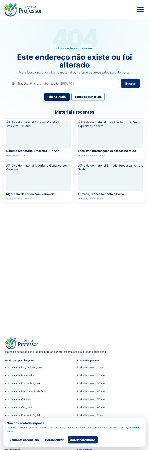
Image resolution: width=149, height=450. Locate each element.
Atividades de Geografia (18, 407)
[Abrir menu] (140, 9)
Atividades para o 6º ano (91, 407)
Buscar (130, 83)
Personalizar (54, 440)
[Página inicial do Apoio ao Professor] (27, 10)
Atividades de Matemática (19, 375)
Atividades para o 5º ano (91, 399)
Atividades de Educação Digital (22, 415)
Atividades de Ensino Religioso (22, 383)
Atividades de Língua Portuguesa (24, 367)
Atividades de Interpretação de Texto (26, 391)
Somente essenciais (24, 440)
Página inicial (57, 97)
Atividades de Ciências (18, 399)
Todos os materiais (88, 97)
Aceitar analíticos (82, 440)
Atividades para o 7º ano (90, 415)
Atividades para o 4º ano (91, 391)
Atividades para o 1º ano (90, 367)
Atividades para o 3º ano (91, 383)
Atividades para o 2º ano (91, 375)
